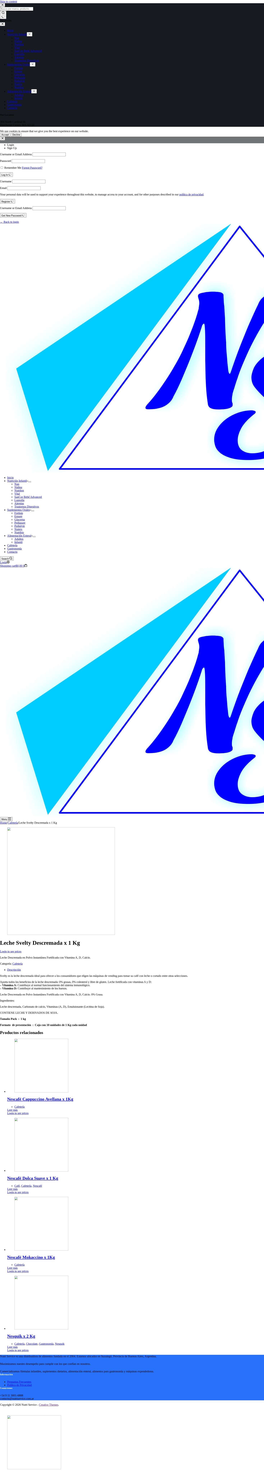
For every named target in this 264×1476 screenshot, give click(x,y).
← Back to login (9, 221)
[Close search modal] (2, 5)
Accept (5, 134)
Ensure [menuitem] (18, 71)
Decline (16, 134)
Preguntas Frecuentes (19, 1381)
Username (5, 181)
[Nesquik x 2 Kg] (41, 1328)
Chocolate (32, 1343)
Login (10, 144)
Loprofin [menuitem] (19, 54)
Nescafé (37, 1185)
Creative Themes (48, 1404)
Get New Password (11, 215)
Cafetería (17, 963)
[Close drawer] (2, 24)
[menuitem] (29, 34)
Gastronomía (46, 1343)
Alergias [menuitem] (19, 57)
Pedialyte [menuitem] (19, 80)
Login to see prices (10, 951)
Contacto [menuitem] (12, 107)
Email (3, 188)
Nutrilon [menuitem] (19, 44)
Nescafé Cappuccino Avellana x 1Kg (40, 1099)
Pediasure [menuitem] (19, 77)
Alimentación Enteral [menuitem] (19, 91)
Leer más (12, 1109)
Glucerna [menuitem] (19, 74)
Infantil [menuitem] (18, 98)
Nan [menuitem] (16, 37)
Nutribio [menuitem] (19, 87)
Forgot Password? (32, 167)
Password (5, 160)
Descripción (14, 969)
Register (6, 201)
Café (17, 1185)
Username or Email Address (16, 154)
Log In (5, 175)
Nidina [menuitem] (18, 41)
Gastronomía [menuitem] (14, 104)
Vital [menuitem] (17, 47)
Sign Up (12, 148)
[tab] (135, 969)
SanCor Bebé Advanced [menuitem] (28, 50)
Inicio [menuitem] (10, 30)
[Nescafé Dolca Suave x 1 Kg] (41, 1170)
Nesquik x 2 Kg (21, 1336)
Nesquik (59, 1343)
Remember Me (12, 167)
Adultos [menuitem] (18, 94)
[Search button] (3, 15)
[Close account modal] (2, 138)
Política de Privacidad (19, 1385)
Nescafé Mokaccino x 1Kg (31, 1257)
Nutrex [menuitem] (18, 84)
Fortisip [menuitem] (18, 68)
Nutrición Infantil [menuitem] (17, 34)
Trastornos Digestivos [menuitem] (26, 60)
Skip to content (8, 1)
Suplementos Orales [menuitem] (18, 64)
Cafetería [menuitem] (12, 101)
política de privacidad (191, 194)
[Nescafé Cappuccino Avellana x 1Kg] (41, 1091)
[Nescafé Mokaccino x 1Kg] (41, 1249)
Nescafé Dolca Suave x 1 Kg (32, 1178)
